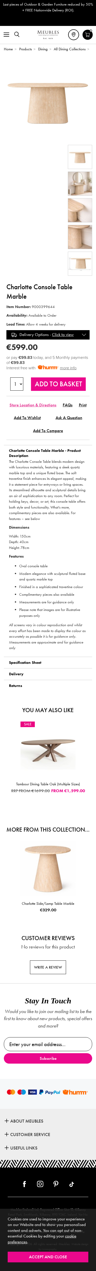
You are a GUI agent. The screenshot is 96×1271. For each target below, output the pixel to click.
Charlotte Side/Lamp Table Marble (48, 903)
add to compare (48, 430)
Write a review (48, 967)
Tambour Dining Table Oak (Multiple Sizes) (48, 784)
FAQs (67, 405)
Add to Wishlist (27, 417)
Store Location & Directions (32, 405)
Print (83, 405)
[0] (87, 39)
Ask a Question (69, 417)
